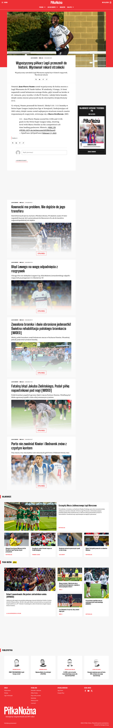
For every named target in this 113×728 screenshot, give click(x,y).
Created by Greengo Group (101, 725)
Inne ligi (41, 58)
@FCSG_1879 (24, 130)
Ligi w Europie (34, 58)
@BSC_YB (52, 127)
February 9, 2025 (49, 133)
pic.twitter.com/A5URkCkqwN (42, 130)
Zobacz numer (92, 151)
